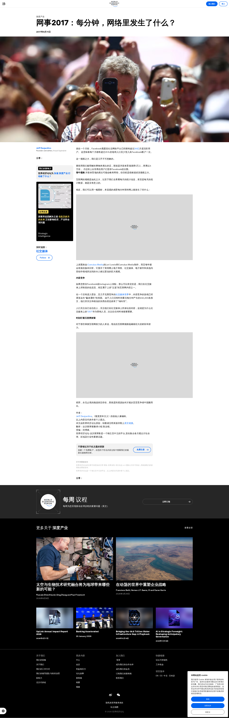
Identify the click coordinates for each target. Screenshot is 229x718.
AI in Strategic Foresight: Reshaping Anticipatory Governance (169, 634)
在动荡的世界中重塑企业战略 (141, 584)
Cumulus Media (95, 264)
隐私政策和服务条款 (114, 703)
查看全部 (189, 528)
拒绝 (207, 699)
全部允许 (207, 706)
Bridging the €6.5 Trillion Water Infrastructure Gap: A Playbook (133, 632)
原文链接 (128, 423)
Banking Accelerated (87, 631)
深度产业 (40, 17)
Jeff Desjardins (43, 148)
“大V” (90, 311)
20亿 (136, 148)
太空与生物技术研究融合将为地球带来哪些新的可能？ (73, 586)
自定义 (207, 712)
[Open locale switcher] (3, 711)
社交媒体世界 (122, 294)
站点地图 (114, 707)
